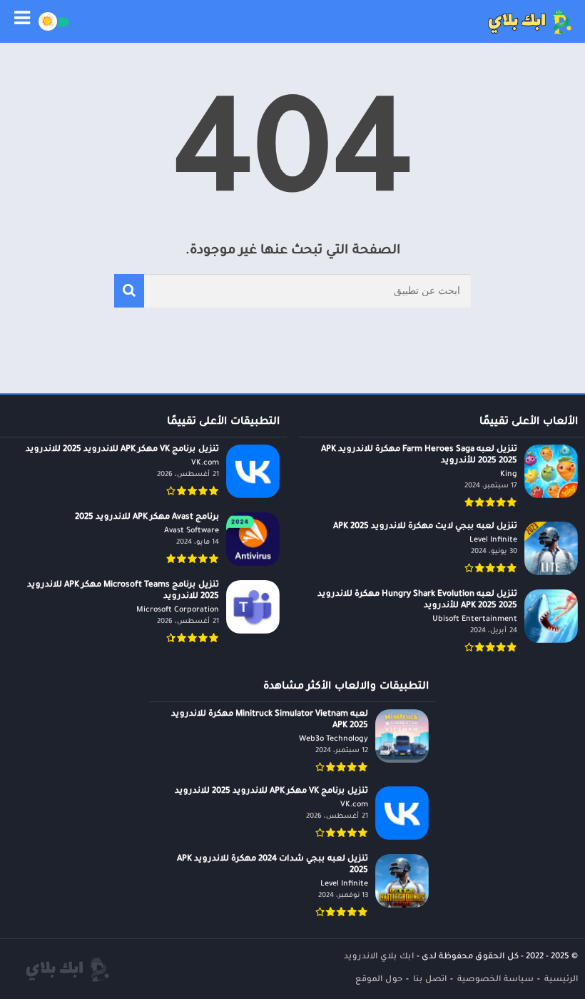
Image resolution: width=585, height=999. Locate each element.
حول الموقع (378, 980)
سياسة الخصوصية (495, 980)
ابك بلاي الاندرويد (379, 957)
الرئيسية (561, 980)
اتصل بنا (430, 980)
